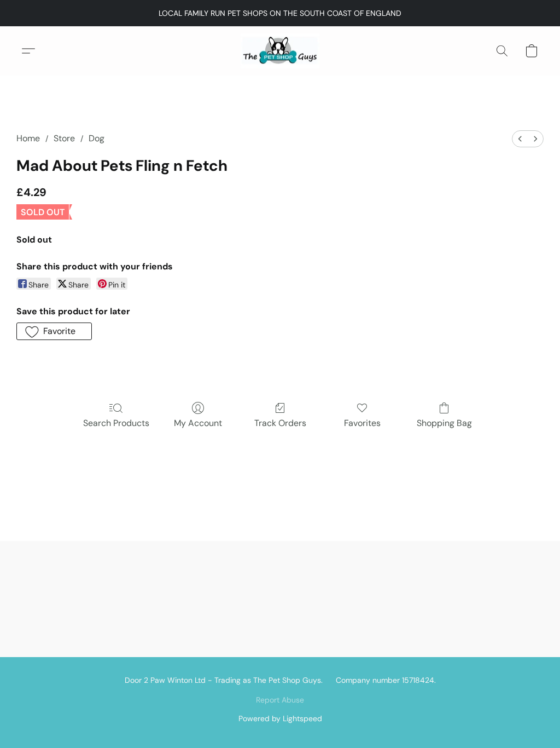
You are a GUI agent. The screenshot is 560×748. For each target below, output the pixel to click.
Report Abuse (280, 700)
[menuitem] (520, 139)
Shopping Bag (444, 423)
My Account (198, 423)
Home (28, 138)
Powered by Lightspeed (280, 718)
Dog (96, 138)
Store (64, 138)
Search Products (116, 423)
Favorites (362, 423)
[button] (280, 51)
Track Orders (280, 423)
